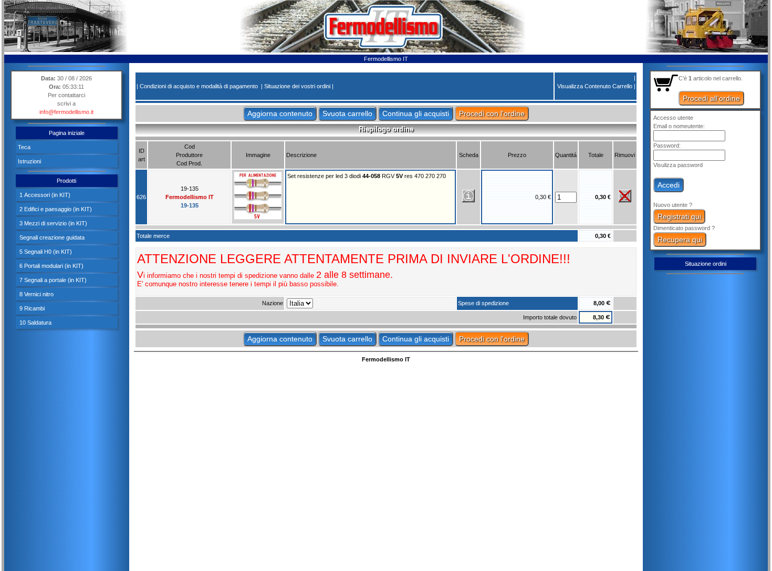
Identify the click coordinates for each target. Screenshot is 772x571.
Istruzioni (29, 161)
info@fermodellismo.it (66, 112)
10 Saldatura (34, 322)
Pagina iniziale (67, 133)
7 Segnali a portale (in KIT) (52, 280)
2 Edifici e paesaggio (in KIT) (55, 209)
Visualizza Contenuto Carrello (594, 86)
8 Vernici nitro (36, 294)
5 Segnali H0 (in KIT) (45, 251)
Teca (24, 147)
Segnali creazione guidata (51, 237)
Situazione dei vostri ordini (297, 86)
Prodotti (66, 181)
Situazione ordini (705, 264)
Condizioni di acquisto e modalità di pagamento (199, 86)
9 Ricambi (31, 308)
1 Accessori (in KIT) (44, 195)
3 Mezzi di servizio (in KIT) (52, 223)
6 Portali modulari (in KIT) (51, 266)
